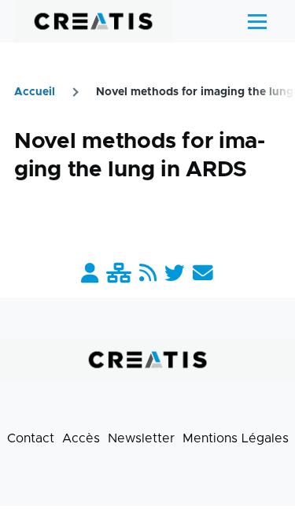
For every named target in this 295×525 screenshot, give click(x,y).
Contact (30, 438)
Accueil (34, 92)
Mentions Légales (236, 438)
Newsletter (141, 438)
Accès (81, 438)
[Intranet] (118, 274)
